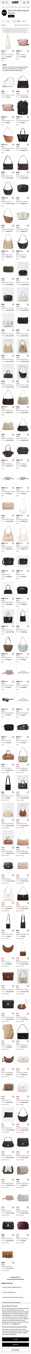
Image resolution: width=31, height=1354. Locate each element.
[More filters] (3, 21)
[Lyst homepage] (15, 2)
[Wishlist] (28, 2)
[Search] (6, 2)
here (25, 32)
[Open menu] (3, 2)
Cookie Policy (16, 1324)
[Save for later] (13, 51)
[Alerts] (24, 2)
